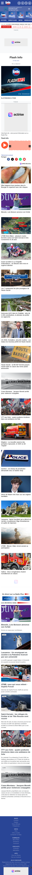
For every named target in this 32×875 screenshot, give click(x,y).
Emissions (16, 841)
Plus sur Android (16, 857)
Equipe (16, 822)
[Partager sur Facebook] (8, 160)
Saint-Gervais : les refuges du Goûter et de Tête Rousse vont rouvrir (14, 716)
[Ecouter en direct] (22, 3)
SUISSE (26, 26)
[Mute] (29, 9)
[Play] (2, 14)
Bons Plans (12, 20)
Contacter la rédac (16, 834)
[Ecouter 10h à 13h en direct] (16, 598)
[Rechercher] (26, 3)
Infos (20, 20)
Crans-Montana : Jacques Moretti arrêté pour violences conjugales (16, 786)
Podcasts (16, 848)
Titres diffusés (16, 824)
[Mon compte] (29, 3)
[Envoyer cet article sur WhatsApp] (20, 160)
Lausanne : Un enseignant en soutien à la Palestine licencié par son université (14, 654)
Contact (16, 820)
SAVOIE (15, 26)
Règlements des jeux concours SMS (16, 864)
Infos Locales (16, 833)
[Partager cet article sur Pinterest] (16, 160)
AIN (20, 26)
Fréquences (16, 826)
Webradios (16, 850)
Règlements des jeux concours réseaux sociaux (16, 862)
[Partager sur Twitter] (12, 160)
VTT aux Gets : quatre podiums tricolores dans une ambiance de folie (15, 752)
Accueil (4, 20)
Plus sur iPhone (16, 855)
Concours (16, 843)
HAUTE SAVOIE (6, 26)
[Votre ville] (19, 3)
